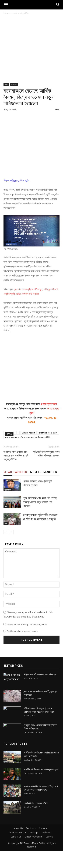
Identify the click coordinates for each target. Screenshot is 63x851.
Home (7, 13)
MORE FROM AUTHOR (43, 472)
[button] (58, 4)
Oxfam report (28, 432)
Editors (49, 836)
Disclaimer (46, 832)
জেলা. (6, 506)
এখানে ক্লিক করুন (49, 404)
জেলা (6, 523)
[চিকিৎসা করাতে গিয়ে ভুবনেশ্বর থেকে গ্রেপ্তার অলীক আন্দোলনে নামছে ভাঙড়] (12, 712)
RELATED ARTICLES (15, 472)
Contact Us (15, 836)
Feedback (31, 828)
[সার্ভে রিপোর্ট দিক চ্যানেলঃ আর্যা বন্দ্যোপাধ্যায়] (12, 774)
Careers (43, 828)
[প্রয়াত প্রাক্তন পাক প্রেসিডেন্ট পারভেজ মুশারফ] (12, 485)
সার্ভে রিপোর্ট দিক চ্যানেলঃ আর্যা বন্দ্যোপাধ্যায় (41, 769)
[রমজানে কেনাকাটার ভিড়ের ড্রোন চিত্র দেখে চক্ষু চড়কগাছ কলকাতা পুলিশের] (12, 791)
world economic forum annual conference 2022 (27, 437)
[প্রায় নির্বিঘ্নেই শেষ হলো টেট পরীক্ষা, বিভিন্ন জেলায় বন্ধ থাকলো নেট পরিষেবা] (12, 502)
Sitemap (34, 832)
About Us (18, 828)
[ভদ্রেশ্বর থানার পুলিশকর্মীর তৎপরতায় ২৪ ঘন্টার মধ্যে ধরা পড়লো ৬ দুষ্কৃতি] (12, 519)
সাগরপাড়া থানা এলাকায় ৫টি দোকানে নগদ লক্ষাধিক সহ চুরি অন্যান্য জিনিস (16, 455)
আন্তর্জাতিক (24, 13)
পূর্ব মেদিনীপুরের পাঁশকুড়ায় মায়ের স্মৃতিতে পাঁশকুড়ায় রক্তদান (46, 453)
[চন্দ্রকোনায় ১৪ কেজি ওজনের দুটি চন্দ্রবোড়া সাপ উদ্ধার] (12, 696)
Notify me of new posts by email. (22, 631)
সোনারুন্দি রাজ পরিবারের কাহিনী (36, 803)
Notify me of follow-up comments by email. (27, 624)
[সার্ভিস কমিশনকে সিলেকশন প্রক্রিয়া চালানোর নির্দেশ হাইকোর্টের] (12, 757)
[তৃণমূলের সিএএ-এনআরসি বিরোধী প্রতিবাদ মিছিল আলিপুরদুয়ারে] (12, 729)
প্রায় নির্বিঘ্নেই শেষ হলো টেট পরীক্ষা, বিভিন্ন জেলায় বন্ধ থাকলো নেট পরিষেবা (40, 502)
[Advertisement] (31, 50)
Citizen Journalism (33, 836)
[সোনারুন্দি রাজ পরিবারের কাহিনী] (12, 807)
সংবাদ (15, 13)
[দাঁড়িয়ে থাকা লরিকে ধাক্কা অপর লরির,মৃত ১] (12, 679)
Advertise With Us (17, 832)
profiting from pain (48, 432)
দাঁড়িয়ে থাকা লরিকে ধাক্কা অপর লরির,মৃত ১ (40, 674)
